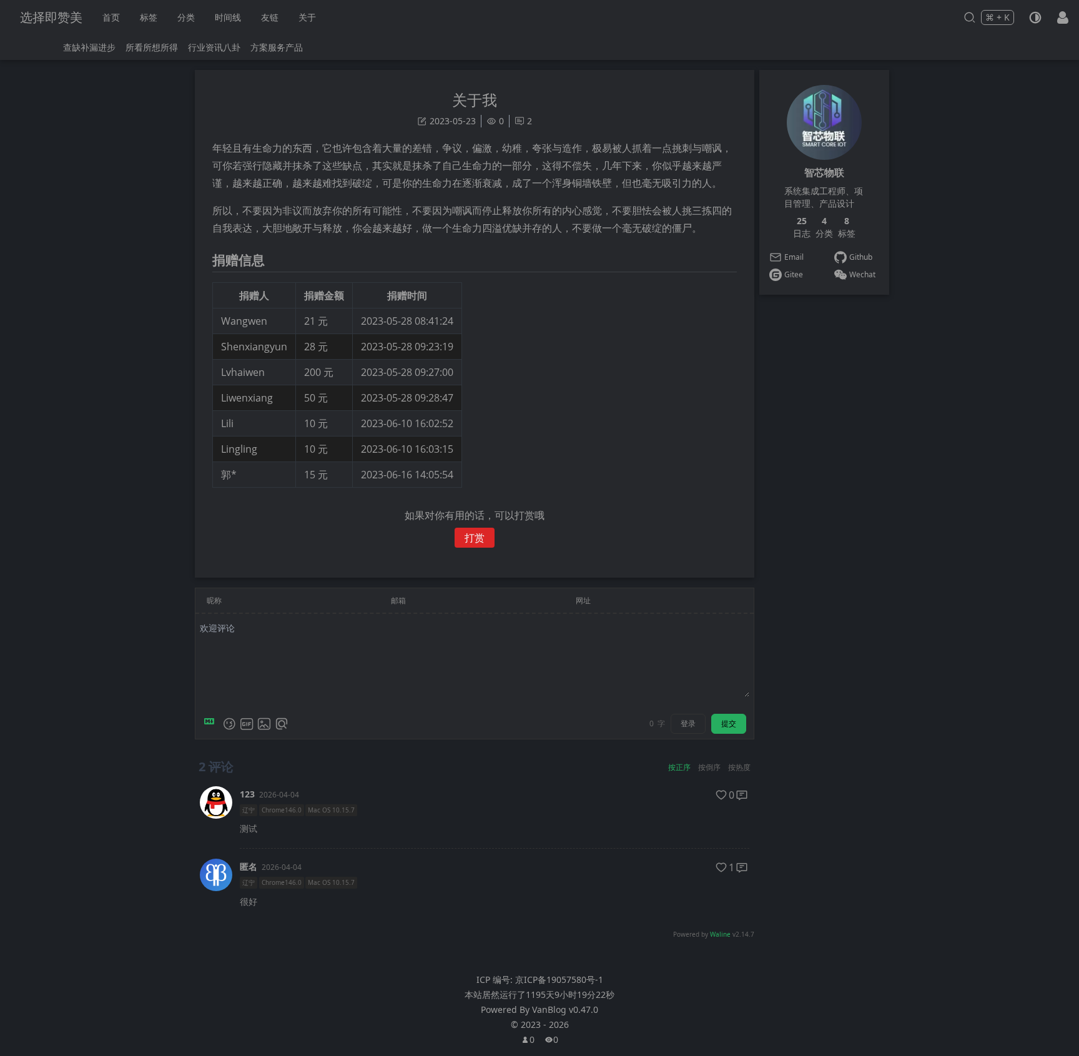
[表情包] (246, 723)
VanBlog (565, 1009)
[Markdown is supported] (211, 723)
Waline (720, 934)
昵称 (214, 600)
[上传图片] (264, 723)
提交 (728, 723)
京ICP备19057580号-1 (559, 979)
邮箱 (398, 600)
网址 (583, 600)
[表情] (229, 723)
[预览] (281, 723)
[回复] (741, 794)
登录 (688, 723)
